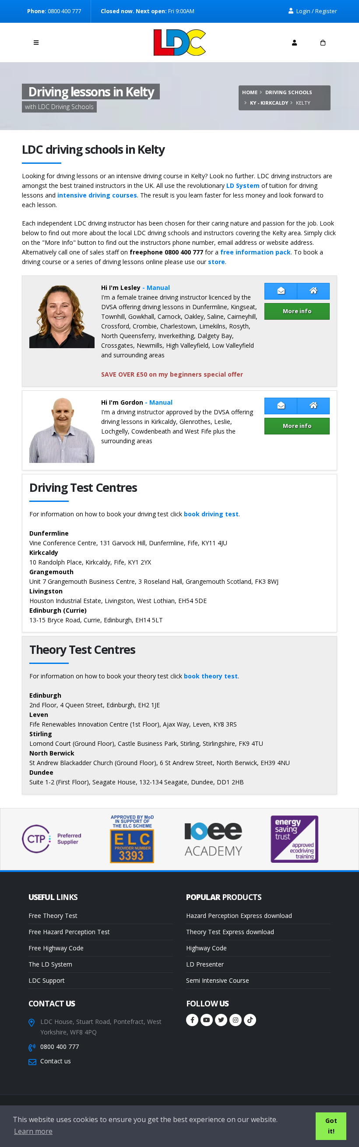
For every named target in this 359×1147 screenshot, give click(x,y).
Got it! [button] (331, 1125)
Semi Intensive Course (217, 980)
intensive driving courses (97, 195)
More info (297, 311)
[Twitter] (221, 1020)
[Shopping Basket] (323, 42)
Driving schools (288, 92)
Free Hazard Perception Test (69, 932)
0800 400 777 (59, 1046)
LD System (243, 185)
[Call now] (65, 40)
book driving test (211, 514)
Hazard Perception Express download (239, 915)
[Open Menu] (36, 42)
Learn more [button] (33, 1131)
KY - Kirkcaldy (269, 102)
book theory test (211, 676)
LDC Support (46, 980)
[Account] (294, 42)
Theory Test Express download (230, 932)
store (216, 262)
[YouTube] (207, 1020)
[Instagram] (235, 1020)
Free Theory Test (52, 915)
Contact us (55, 1061)
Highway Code (206, 948)
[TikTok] (250, 1020)
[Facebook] (192, 1020)
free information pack (255, 252)
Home (249, 92)
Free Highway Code (56, 948)
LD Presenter (205, 964)
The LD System (50, 964)
